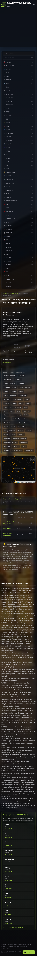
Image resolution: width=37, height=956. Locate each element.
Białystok (21, 375)
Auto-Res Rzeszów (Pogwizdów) (13, 499)
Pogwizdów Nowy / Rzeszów (12, 423)
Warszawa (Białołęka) (19, 438)
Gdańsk (6, 391)
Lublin (12, 411)
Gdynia (14, 391)
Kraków (28, 403)
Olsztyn (6, 415)
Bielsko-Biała (7, 379)
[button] (4, 458)
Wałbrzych (21, 434)
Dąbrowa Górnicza (9, 383)
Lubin (25, 407)
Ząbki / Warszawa (17, 450)
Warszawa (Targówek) (10, 442)
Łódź (18, 411)
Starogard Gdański (9, 430)
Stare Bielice (21, 426)
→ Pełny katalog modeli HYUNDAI (13, 927)
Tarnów (6, 434)
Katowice (6, 403)
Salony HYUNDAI (13, 293)
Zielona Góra (29, 450)
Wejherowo (23, 442)
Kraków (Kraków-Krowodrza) (12, 407)
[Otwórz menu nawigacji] (34, 4)
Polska (5, 293)
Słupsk (13, 426)
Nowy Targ (26, 411)
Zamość (6, 450)
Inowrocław (22, 395)
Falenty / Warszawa (25, 387)
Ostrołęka (6, 419)
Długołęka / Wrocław (10, 387)
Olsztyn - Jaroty (16, 415)
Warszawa (7, 438)
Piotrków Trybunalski (19, 419)
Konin (20, 403)
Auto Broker (7, 528)
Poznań (26, 423)
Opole (25, 415)
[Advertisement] (18, 26)
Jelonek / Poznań (17, 399)
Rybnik (6, 426)
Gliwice (21, 391)
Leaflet (18, 482)
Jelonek (6, 399)
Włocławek (7, 446)
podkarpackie (7, 362)
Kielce (14, 403)
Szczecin (20, 430)
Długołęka (21, 383)
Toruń (13, 434)
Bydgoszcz (18, 379)
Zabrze (24, 446)
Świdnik (28, 430)
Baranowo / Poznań (9, 375)
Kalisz (26, 399)
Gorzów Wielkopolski (10, 395)
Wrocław (15, 446)
